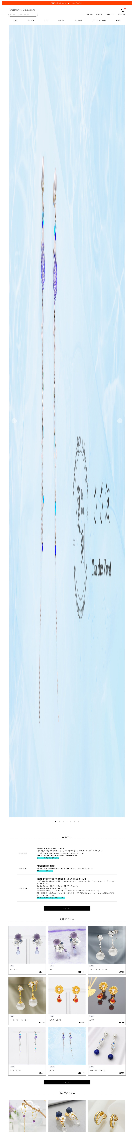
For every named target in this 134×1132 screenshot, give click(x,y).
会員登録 (90, 14)
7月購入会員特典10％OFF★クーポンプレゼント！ (67, 3)
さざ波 (52, 1070)
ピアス (46, 20)
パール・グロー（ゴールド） (19, 1020)
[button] (14, 420)
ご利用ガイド (110, 14)
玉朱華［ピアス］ (56, 1020)
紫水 (51, 969)
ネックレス (78, 20)
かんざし (61, 20)
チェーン (31, 20)
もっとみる (67, 1082)
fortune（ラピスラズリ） (98, 1070)
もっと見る (67, 908)
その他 (118, 20)
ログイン (99, 14)
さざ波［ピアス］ (16, 1070)
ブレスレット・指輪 (99, 20)
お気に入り (122, 14)
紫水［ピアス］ (15, 969)
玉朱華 (92, 1020)
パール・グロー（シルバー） (99, 969)
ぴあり (15, 20)
